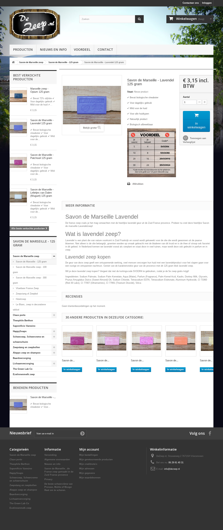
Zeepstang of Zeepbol (26, 293)
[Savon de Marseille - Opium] (18, 96)
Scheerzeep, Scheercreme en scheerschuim (28, 339)
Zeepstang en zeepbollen (26, 347)
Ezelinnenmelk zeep (24, 374)
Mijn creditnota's (88, 464)
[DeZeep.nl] (42, 24)
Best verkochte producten (27, 77)
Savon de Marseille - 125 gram (31, 261)
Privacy (48, 479)
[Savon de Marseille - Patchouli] (18, 162)
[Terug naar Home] (13, 62)
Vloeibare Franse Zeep (27, 288)
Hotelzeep (20, 299)
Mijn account (89, 449)
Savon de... (68, 360)
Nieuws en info (53, 49)
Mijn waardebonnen (90, 477)
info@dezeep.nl (172, 469)
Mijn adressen (86, 468)
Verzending (50, 455)
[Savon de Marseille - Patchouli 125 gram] (77, 340)
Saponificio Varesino (24, 326)
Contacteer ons (191, 3)
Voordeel (82, 49)
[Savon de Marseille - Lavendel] (18, 127)
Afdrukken (137, 184)
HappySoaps (19, 331)
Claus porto (19, 315)
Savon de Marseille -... (43, 397)
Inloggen (207, 3)
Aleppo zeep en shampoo (26, 352)
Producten (23, 49)
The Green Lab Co (22, 369)
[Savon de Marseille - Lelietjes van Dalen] (18, 197)
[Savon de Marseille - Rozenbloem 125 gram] (146, 340)
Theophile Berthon (23, 320)
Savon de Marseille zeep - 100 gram (30, 270)
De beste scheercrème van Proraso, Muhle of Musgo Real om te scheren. (58, 487)
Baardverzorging (22, 358)
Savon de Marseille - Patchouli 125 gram (42, 156)
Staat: (130, 91)
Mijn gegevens (87, 473)
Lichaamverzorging (23, 363)
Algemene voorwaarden (57, 459)
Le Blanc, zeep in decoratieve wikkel (29, 307)
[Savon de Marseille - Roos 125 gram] (111, 340)
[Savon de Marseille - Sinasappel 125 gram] (180, 340)
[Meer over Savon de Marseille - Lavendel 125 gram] (18, 404)
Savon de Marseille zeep (26, 256)
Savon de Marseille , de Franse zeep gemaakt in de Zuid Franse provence (58, 471)
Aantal (186, 97)
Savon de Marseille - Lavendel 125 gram (42, 122)
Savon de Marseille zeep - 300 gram (30, 280)
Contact (105, 49)
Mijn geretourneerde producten (96, 459)
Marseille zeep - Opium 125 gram (39, 90)
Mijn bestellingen (88, 455)
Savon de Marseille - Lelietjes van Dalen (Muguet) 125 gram (42, 192)
